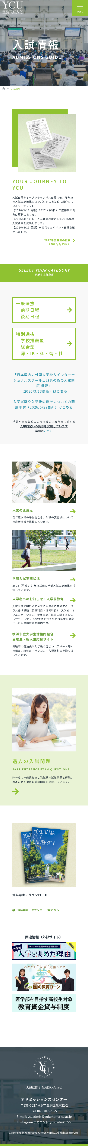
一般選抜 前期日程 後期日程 (28, 309)
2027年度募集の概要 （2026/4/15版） (57, 242)
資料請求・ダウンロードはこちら (38, 910)
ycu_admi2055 (60, 1122)
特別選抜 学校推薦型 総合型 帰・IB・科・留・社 (39, 343)
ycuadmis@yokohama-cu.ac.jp (50, 1116)
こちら (48, 431)
